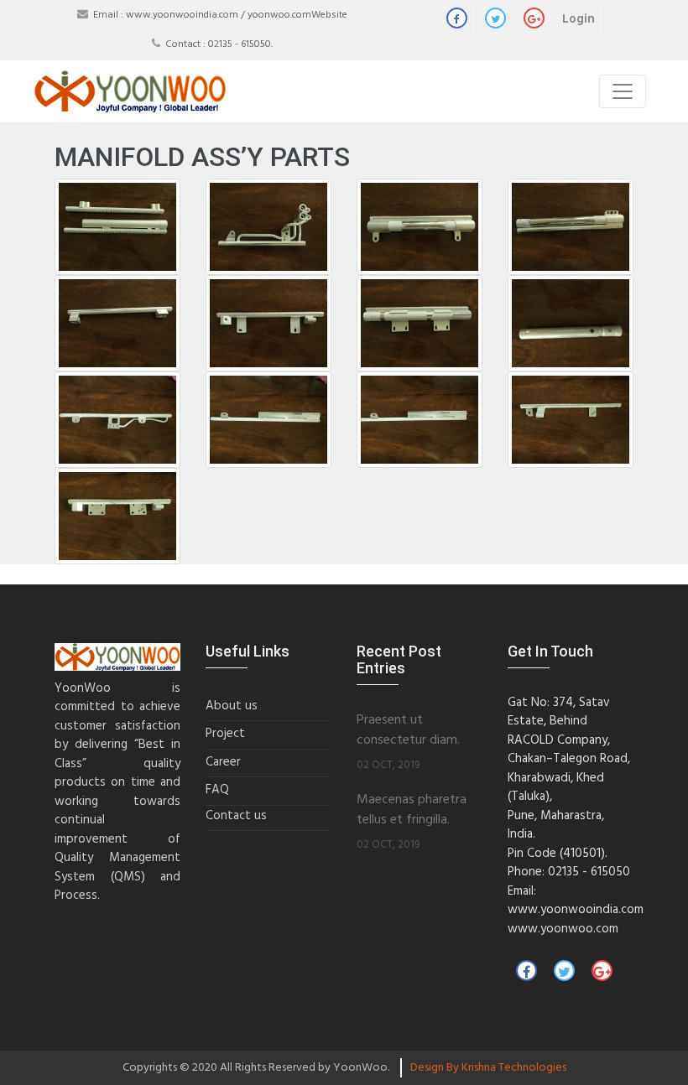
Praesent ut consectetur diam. (408, 730)
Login (578, 19)
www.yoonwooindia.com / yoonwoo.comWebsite (236, 15)
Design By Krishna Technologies (488, 1067)
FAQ (217, 790)
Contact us (236, 816)
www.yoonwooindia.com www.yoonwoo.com (576, 919)
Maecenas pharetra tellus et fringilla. (411, 810)
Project (225, 734)
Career (223, 762)
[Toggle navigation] (622, 91)
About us (232, 706)
